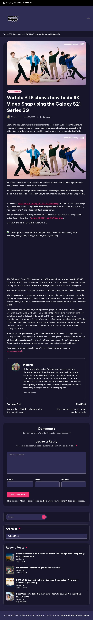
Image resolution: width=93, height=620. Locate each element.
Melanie (28, 365)
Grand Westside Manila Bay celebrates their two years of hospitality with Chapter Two (50, 555)
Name (10, 479)
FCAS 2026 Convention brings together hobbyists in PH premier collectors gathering (47, 581)
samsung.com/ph (14, 351)
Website (65, 479)
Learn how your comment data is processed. (64, 501)
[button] (29, 393)
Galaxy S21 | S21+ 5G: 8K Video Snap (47, 218)
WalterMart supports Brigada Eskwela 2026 (38, 567)
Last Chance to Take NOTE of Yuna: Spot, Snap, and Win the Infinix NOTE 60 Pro (48, 595)
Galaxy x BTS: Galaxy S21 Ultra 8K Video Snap (38, 203)
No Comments (45, 117)
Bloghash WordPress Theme (75, 615)
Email (37, 479)
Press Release (14, 91)
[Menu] (88, 18)
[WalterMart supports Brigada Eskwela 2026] (10, 570)
